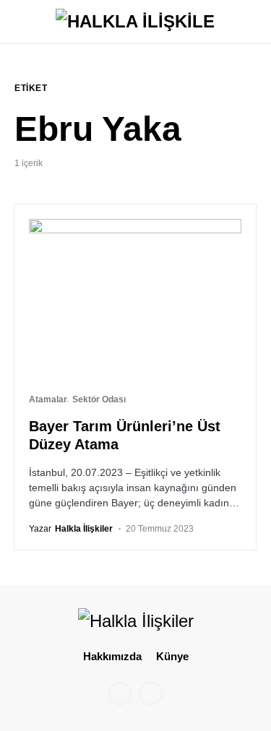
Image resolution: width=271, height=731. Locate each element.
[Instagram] (120, 693)
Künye (172, 656)
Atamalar (47, 399)
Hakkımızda (112, 656)
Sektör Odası (99, 399)
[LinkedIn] (151, 693)
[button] (18, 21)
